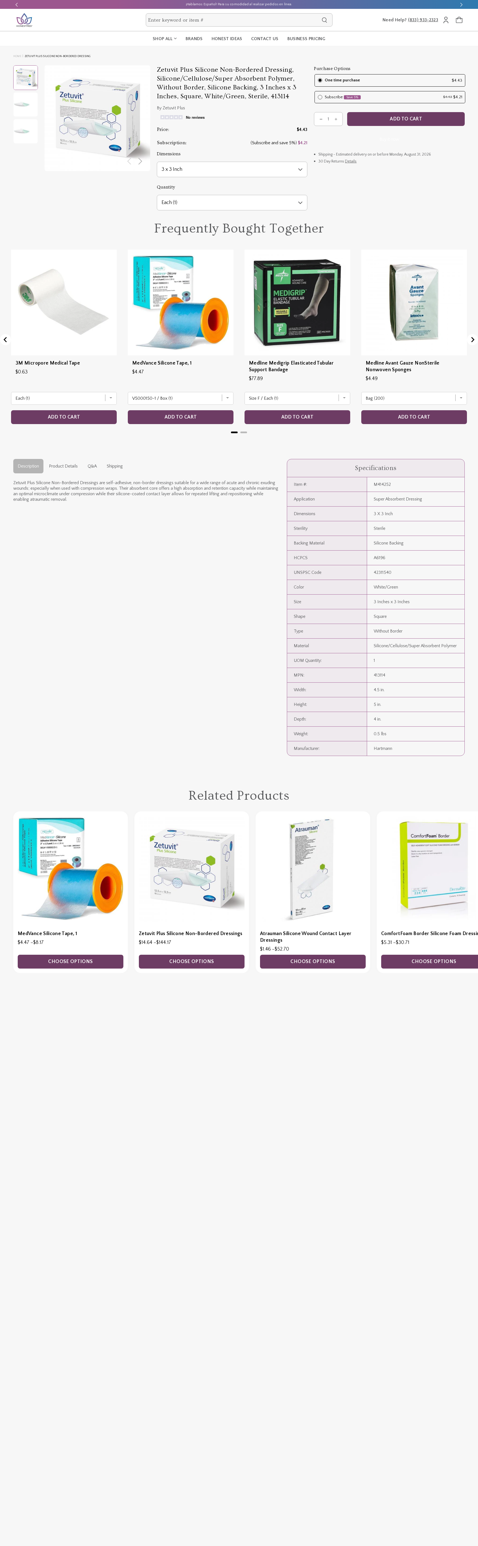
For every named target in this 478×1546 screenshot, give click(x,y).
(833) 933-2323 (423, 19)
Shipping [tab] (115, 466)
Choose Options (70, 961)
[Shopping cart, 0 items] (459, 19)
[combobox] (233, 20)
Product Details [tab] (63, 466)
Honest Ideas (227, 39)
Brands (194, 39)
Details (351, 161)
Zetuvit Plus (174, 108)
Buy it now (389, 139)
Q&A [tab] (92, 466)
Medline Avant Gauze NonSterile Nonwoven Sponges (403, 366)
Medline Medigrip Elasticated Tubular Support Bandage (291, 366)
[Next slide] (461, 4)
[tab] (234, 432)
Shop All (163, 39)
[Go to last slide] (5, 339)
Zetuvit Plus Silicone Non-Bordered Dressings (191, 933)
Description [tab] (28, 466)
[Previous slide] (16, 4)
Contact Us (265, 39)
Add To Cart (406, 119)
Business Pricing (306, 39)
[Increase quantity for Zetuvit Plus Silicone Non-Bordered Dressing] (335, 119)
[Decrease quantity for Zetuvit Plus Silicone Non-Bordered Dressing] (321, 119)
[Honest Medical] (24, 20)
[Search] (324, 19)
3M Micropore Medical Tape (47, 363)
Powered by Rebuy (239, 439)
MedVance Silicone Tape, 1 (162, 363)
